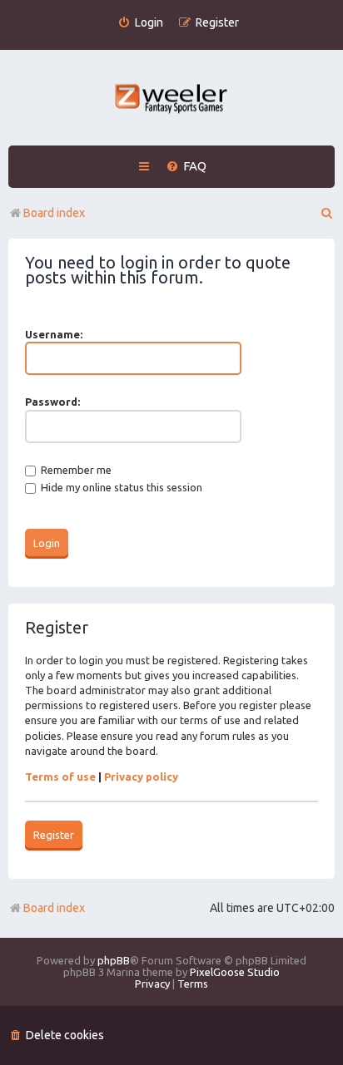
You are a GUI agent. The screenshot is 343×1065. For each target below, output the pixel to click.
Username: (53, 334)
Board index (54, 908)
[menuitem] (140, 23)
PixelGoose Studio (235, 972)
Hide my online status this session (120, 487)
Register (53, 835)
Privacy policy (141, 776)
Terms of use (60, 776)
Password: (52, 401)
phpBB (113, 960)
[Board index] (172, 100)
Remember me (75, 470)
